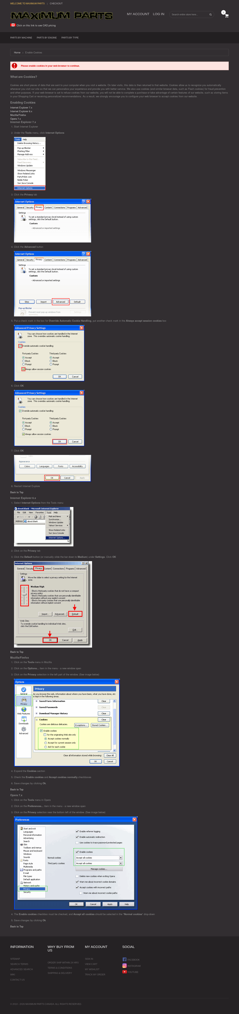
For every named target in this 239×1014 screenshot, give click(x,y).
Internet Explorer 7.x (21, 107)
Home (17, 52)
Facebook (133, 960)
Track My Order (95, 974)
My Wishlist (92, 969)
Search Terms (19, 964)
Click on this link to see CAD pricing (36, 25)
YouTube (132, 972)
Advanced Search (21, 969)
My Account (138, 14)
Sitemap (15, 959)
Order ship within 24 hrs (63, 962)
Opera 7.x (15, 118)
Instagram (134, 966)
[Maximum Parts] (61, 15)
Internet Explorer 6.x (21, 111)
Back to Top (16, 492)
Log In (158, 14)
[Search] (210, 14)
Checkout (56, 3)
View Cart (91, 964)
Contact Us (17, 980)
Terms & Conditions (60, 968)
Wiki (12, 974)
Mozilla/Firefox (18, 115)
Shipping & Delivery (60, 973)
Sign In (89, 959)
